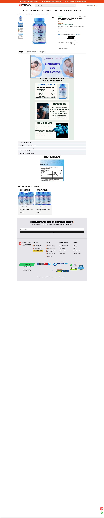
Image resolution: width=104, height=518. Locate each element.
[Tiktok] (42, 264)
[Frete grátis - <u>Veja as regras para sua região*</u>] (20, 1)
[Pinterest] (47, 264)
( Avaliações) (64, 21)
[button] (53, 18)
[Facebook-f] (38, 264)
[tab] (22, 51)
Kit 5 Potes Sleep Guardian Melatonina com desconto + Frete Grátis (26, 209)
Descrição (20, 51)
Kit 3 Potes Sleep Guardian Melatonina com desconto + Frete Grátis (43, 209)
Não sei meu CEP (72, 44)
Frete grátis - (30, 1)
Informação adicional (31, 51)
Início (18, 14)
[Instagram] (40, 264)
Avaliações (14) (42, 51)
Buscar (74, 5)
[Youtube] (45, 264)
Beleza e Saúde (22, 14)
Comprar (71, 37)
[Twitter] (49, 264)
